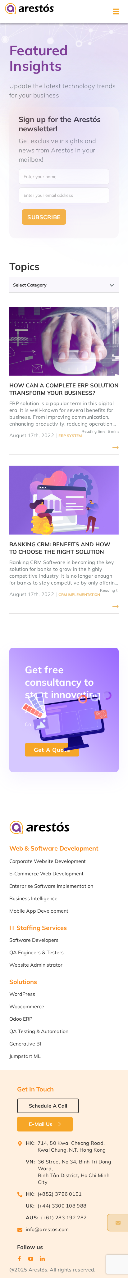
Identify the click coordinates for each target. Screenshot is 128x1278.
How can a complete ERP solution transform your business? (64, 389)
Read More (14, 447)
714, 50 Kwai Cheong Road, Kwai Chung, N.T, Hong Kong (72, 1130)
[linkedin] (42, 1243)
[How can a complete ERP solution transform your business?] (64, 341)
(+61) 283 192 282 (64, 1202)
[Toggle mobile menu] (116, 11)
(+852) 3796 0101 (60, 1178)
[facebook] (19, 1243)
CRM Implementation (79, 594)
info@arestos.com (47, 1214)
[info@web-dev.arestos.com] (117, 1222)
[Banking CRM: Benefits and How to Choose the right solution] (64, 500)
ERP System (70, 435)
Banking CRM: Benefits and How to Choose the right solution (59, 548)
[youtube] (30, 1243)
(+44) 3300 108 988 (62, 1190)
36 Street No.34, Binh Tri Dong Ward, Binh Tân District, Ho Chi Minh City (74, 1156)
